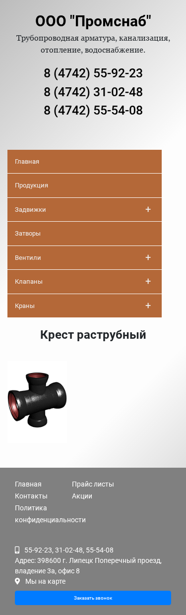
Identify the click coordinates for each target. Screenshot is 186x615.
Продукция (31, 185)
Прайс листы (93, 484)
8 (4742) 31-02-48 (93, 92)
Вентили (83, 257)
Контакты (31, 496)
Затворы (28, 233)
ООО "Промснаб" (93, 21)
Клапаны (83, 281)
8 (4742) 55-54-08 (93, 110)
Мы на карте (45, 581)
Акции (82, 496)
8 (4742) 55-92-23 (93, 73)
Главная (27, 161)
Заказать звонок (93, 598)
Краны (83, 305)
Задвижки (83, 209)
